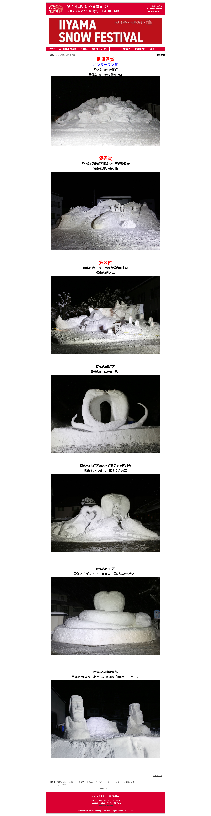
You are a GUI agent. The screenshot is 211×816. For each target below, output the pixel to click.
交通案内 (117, 782)
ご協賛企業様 (129, 782)
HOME (51, 55)
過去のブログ (105, 788)
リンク (139, 782)
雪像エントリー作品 (94, 782)
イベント (108, 782)
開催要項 (80, 782)
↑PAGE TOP (157, 776)
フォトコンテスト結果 (58, 785)
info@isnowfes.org (105, 806)
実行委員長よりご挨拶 (65, 782)
